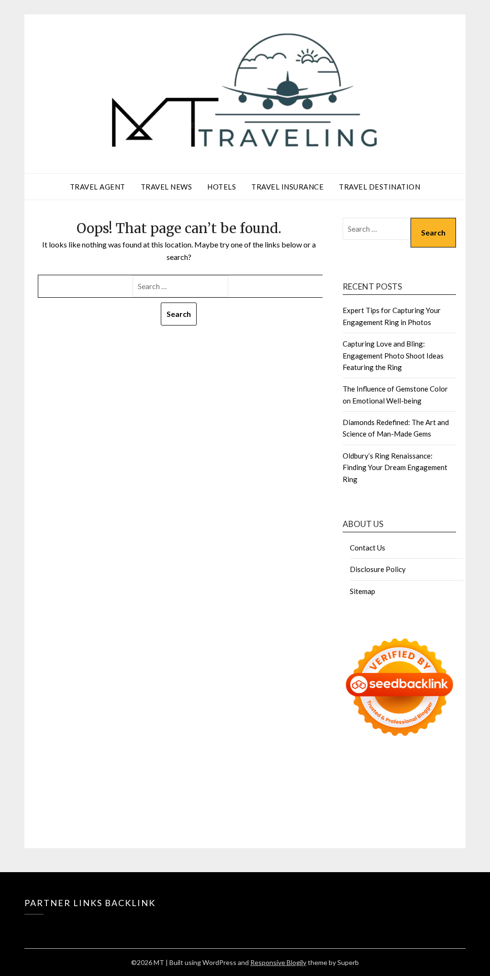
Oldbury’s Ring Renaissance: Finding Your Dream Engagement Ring (395, 467)
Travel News (166, 186)
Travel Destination (379, 186)
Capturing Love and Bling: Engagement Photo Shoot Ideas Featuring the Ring (393, 355)
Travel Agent (97, 186)
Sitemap (362, 591)
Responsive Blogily (278, 962)
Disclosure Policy (378, 569)
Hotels (221, 186)
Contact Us (367, 547)
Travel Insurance (287, 186)
